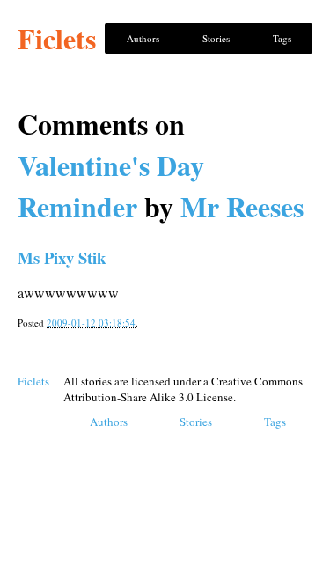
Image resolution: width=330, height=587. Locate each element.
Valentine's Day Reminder (111, 185)
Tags (282, 38)
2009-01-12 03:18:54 (91, 322)
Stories (216, 38)
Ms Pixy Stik (62, 257)
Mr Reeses (242, 206)
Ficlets (57, 38)
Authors (143, 38)
